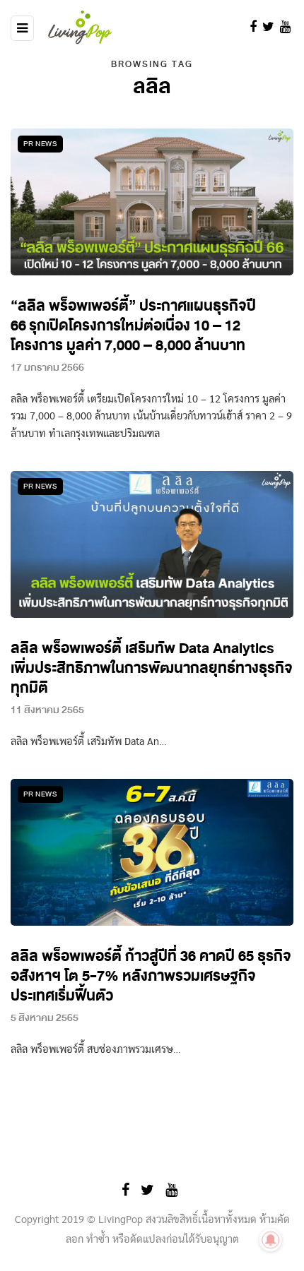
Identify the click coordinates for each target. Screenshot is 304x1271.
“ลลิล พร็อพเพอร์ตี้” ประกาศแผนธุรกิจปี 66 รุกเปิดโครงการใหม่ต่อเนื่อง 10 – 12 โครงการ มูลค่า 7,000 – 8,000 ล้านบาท (133, 326)
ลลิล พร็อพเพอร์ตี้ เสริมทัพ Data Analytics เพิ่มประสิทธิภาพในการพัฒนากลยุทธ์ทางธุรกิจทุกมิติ (152, 668)
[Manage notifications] (270, 1240)
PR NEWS (40, 144)
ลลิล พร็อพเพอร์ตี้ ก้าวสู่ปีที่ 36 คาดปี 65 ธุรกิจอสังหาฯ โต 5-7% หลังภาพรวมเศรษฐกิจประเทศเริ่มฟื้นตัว (151, 976)
